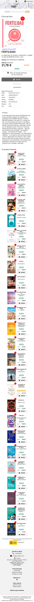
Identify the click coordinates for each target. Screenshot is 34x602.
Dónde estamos (17, 586)
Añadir (18, 79)
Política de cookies (17, 572)
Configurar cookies (17, 574)
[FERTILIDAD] (14, 33)
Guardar (18, 84)
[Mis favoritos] (7, 1)
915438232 (18, 553)
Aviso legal (17, 570)
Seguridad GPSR (17, 87)
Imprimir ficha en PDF (9, 49)
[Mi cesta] (16, 1)
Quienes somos (17, 585)
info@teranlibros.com (18, 555)
